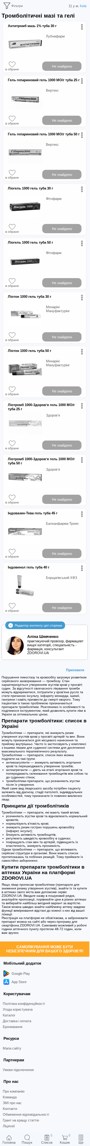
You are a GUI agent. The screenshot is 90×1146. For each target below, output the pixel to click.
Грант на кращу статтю (21, 1120)
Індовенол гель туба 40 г (28, 567)
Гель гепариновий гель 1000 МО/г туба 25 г (44, 80)
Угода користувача (18, 1009)
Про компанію (13, 1091)
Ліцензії (9, 1126)
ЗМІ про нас (12, 1103)
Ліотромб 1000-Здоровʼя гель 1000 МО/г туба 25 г (41, 407)
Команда (10, 1097)
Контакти (10, 1109)
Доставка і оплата (17, 1021)
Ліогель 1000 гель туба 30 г (30, 188)
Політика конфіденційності (24, 1004)
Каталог (9, 1015)
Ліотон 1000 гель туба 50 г (29, 351)
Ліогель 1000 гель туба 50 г (30, 242)
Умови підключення (18, 1070)
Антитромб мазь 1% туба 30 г (32, 26)
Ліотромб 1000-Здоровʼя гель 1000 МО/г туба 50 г (41, 461)
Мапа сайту (12, 1048)
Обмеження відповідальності (26, 1114)
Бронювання (12, 1027)
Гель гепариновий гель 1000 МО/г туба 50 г (44, 134)
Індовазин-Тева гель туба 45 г (32, 513)
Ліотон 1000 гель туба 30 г (29, 296)
